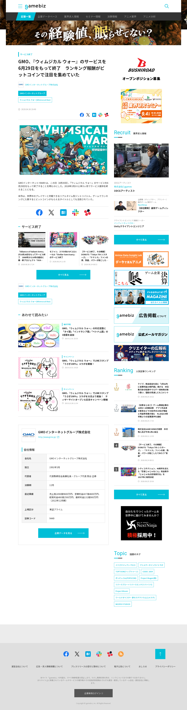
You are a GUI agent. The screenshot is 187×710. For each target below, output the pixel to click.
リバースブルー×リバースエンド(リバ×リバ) (134, 584)
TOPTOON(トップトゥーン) (127, 571)
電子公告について (122, 666)
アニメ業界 (130, 16)
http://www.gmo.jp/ (47, 437)
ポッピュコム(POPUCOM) (126, 578)
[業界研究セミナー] (141, 106)
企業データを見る (63, 533)
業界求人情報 (71, 16)
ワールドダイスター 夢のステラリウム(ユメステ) (135, 597)
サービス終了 (26, 54)
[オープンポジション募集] (141, 69)
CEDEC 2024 (148, 571)
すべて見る (63, 274)
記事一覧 (26, 16)
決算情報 (112, 16)
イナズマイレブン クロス (126, 565)
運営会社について (19, 666)
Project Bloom (122, 591)
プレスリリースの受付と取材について (88, 666)
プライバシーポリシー (165, 666)
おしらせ (143, 666)
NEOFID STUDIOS (123, 604)
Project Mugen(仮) (148, 578)
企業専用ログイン (92, 693)
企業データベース (47, 16)
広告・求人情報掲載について (49, 666)
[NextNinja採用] (141, 523)
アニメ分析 (149, 16)
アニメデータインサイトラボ (151, 565)
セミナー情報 (93, 16)
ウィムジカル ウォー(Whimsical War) (35, 100)
